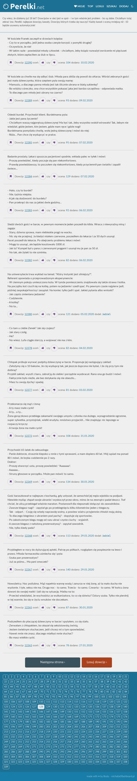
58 (95, 687)
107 (20, 702)
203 (62, 727)
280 (97, 747)
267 (6, 747)
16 (95, 677)
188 (83, 722)
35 (83, 682)
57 (89, 687)
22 (5, 682)
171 (90, 717)
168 (69, 717)
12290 (28, 62)
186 (69, 722)
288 (27, 752)
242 (83, 737)
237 (48, 737)
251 (20, 742)
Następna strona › (52, 662)
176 (125, 717)
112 (55, 702)
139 (118, 707)
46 (23, 687)
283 (118, 747)
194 (125, 722)
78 (89, 692)
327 (48, 762)
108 (27, 702)
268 (13, 747)
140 (125, 707)
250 (13, 742)
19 (113, 677)
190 (97, 722)
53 (65, 687)
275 (62, 747)
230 (125, 732)
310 (55, 757)
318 (111, 757)
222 (69, 732)
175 (118, 717)
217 (34, 732)
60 (107, 687)
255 (48, 742)
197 (20, 727)
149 (62, 712)
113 (62, 702)
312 (69, 757)
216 (27, 732)
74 (65, 692)
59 (101, 687)
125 (20, 707)
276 (69, 747)
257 (62, 742)
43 (5, 687)
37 (95, 682)
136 (97, 707)
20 (119, 677)
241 (76, 737)
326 (41, 762)
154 (97, 712)
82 (113, 692)
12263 (28, 645)
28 (41, 682)
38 (101, 682)
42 (125, 682)
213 (6, 732)
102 (110, 697)
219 (48, 732)
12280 (28, 314)
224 (83, 732)
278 (83, 747)
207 (90, 727)
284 (125, 747)
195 (6, 727)
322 (13, 762)
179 (20, 722)
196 (13, 727)
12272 (28, 436)
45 (17, 687)
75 (71, 692)
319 (118, 757)
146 (41, 712)
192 (111, 722)
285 (6, 752)
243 (90, 737)
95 (65, 697)
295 (76, 752)
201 (48, 727)
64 (5, 692)
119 (104, 702)
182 (41, 722)
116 (83, 702)
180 (27, 722)
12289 (28, 100)
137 (104, 707)
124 (13, 707)
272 (41, 747)
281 (104, 747)
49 (41, 687)
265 (118, 742)
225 (90, 732)
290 (41, 752)
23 (11, 682)
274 (55, 747)
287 (20, 752)
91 (41, 697)
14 (83, 677)
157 (118, 712)
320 (125, 757)
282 (111, 747)
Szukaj (112, 6)
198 (27, 727)
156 (111, 712)
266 (125, 742)
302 (125, 752)
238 (55, 737)
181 (34, 722)
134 (83, 707)
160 (13, 717)
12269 (28, 482)
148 (55, 712)
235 (34, 737)
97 (77, 697)
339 (6, 767)
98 (83, 697)
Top (90, 6)
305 (20, 757)
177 (6, 722)
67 (23, 692)
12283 (28, 210)
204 (69, 727)
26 (29, 682)
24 (17, 682)
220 (55, 732)
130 (55, 707)
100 (96, 697)
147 (48, 712)
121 (118, 702)
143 (20, 712)
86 (11, 697)
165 (48, 717)
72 (53, 692)
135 (90, 707)
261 (90, 742)
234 (27, 737)
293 (62, 752)
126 (27, 707)
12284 (28, 176)
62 (119, 687)
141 (6, 712)
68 (29, 692)
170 (83, 717)
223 (76, 732)
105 (6, 702)
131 (62, 707)
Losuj (100, 6)
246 (111, 737)
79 (95, 692)
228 (111, 732)
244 (97, 737)
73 (59, 692)
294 (69, 752)
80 (101, 692)
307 (34, 757)
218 (41, 732)
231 (6, 737)
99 (89, 697)
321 (6, 762)
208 (97, 727)
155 (104, 712)
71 (47, 692)
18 (107, 677)
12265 (28, 607)
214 (13, 732)
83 (119, 692)
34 (77, 682)
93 (53, 697)
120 (111, 702)
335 (104, 762)
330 (69, 762)
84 (125, 692)
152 (83, 712)
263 (104, 742)
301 (118, 752)
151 (76, 712)
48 (35, 687)
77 (83, 692)
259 (76, 742)
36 (89, 682)
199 (34, 727)
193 (118, 722)
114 (69, 702)
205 (76, 727)
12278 (28, 348)
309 (48, 757)
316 (97, 757)
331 (76, 762)
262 (97, 742)
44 (11, 687)
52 (59, 687)
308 (41, 757)
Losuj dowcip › (97, 662)
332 (83, 762)
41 (119, 682)
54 (71, 687)
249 (6, 742)
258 (69, 742)
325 (34, 762)
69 (35, 692)
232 (13, 737)
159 (6, 717)
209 (104, 727)
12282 (28, 260)
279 (90, 747)
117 (90, 702)
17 (101, 677)
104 (124, 697)
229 (118, 732)
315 (90, 757)
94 (59, 697)
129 (48, 707)
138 (111, 707)
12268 (28, 536)
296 (83, 752)
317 (104, 757)
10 (59, 677)
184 (55, 722)
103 (117, 697)
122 (125, 702)
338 (125, 762)
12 (71, 677)
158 (125, 712)
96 (71, 697)
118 (97, 702)
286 (13, 752)
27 (35, 682)
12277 (28, 390)
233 (20, 737)
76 (77, 692)
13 (77, 677)
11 (65, 677)
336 (111, 762)
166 (55, 717)
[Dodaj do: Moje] (11, 62)
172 (97, 717)
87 (17, 697)
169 (76, 717)
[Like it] (42, 62)
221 (62, 732)
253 (34, 742)
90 (35, 697)
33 (71, 682)
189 (90, 722)
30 (53, 682)
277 (76, 747)
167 (62, 717)
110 (41, 702)
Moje (81, 6)
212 (125, 727)
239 (62, 737)
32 (65, 682)
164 (41, 717)
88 (23, 697)
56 (83, 687)
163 (34, 717)
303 (6, 757)
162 (27, 717)
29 (47, 682)
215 (20, 732)
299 (104, 752)
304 (13, 757)
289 (34, 752)
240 (69, 737)
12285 (28, 142)
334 (97, 762)
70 (41, 692)
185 (62, 722)
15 (89, 677)
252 (27, 742)
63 (125, 687)
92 (47, 697)
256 (55, 742)
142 (13, 712)
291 (48, 752)
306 (27, 757)
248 (125, 737)
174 (111, 717)
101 (103, 697)
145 (34, 712)
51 (53, 687)
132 (69, 707)
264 (111, 742)
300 (111, 752)
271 (34, 747)
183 (48, 722)
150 (69, 712)
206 (83, 727)
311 (62, 757)
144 (27, 712)
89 (29, 697)
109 (34, 702)
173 (104, 717)
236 (41, 737)
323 (20, 762)
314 (83, 757)
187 (76, 722)
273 (48, 747)
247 (118, 737)
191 (104, 722)
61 (113, 687)
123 (6, 707)
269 (20, 747)
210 (111, 727)
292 (55, 752)
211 (118, 727)
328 (55, 762)
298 (97, 752)
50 (47, 687)
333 (90, 762)
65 (11, 692)
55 (77, 687)
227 (104, 732)
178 (13, 722)
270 (27, 747)
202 (55, 727)
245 (104, 737)
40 (113, 682)
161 (20, 717)
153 (90, 712)
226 (97, 732)
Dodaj (123, 6)
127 (34, 707)
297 (90, 752)
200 (41, 727)
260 (83, 742)
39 (107, 682)
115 (76, 702)
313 (76, 757)
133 (76, 707)
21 (125, 677)
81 (107, 692)
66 (17, 692)
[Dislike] (54, 62)
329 (62, 762)
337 (118, 762)
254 (41, 742)
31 (59, 682)
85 (5, 697)
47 (29, 687)
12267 (28, 569)
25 (23, 682)
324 (27, 762)
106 (13, 702)
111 (48, 702)
